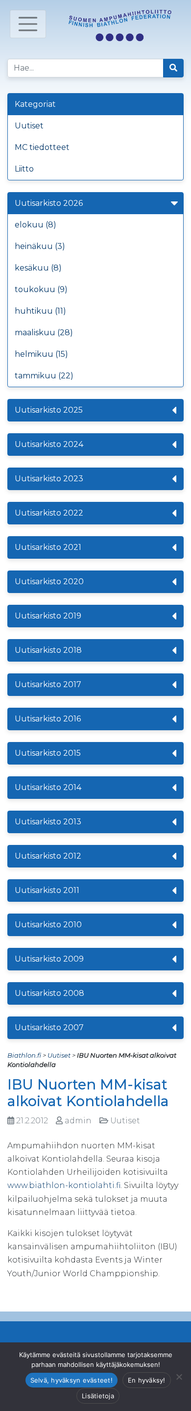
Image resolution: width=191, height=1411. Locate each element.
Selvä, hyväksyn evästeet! (71, 1380)
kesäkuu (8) (38, 267)
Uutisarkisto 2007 (49, 1027)
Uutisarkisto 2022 (49, 513)
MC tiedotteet (42, 147)
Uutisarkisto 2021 (48, 547)
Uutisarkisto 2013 (48, 821)
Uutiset (29, 125)
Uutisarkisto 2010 (48, 924)
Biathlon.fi (24, 1055)
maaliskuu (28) (44, 332)
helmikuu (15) (41, 354)
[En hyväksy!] (179, 1377)
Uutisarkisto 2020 (49, 581)
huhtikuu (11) (40, 311)
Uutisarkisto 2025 (49, 410)
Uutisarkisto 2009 (49, 959)
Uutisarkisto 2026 (49, 203)
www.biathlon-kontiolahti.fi (63, 1185)
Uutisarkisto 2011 (47, 890)
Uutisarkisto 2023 (49, 478)
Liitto (24, 168)
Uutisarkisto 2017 (48, 684)
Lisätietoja (98, 1396)
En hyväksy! (147, 1380)
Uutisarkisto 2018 (48, 650)
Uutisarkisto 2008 (49, 993)
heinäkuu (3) (40, 246)
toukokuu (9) (41, 289)
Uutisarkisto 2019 (48, 615)
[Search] (173, 68)
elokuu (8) (35, 224)
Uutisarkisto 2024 (49, 444)
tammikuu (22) (44, 375)
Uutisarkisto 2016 (48, 718)
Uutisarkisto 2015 (48, 753)
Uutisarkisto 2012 (48, 856)
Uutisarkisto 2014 (48, 787)
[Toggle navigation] (28, 24)
